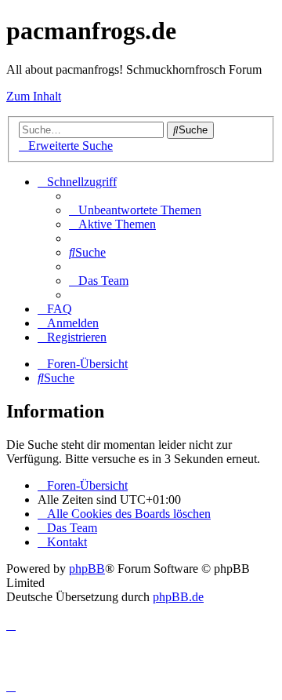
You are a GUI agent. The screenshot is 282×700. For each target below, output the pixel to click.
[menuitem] (135, 210)
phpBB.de (178, 596)
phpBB (87, 568)
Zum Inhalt (33, 96)
